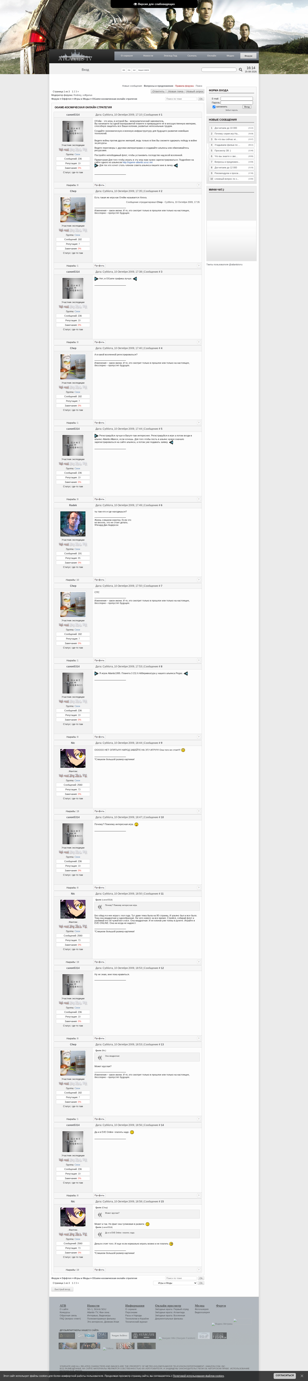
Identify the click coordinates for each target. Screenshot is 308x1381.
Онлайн (211, 55)
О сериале (127, 55)
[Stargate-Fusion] (218, 1338)
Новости (148, 55)
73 (79, 789)
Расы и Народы (133, 1315)
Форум (248, 56)
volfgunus (87, 95)
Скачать (192, 55)
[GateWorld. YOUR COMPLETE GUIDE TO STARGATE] (85, 1338)
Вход (85, 69)
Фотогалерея (201, 1309)
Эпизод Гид (170, 55)
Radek (73, 505)
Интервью (92, 1315)
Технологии (131, 1318)
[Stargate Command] (66, 1338)
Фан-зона (104, 1312)
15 (162, 1201)
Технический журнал (136, 1321)
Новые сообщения (132, 86)
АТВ (63, 1305)
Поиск (199, 86)
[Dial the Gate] (101, 1338)
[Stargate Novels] (142, 1338)
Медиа (230, 55)
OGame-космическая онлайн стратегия (114, 99)
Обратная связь (68, 1315)
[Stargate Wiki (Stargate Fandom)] (176, 1338)
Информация (134, 1305)
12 (162, 968)
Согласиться (285, 1375)
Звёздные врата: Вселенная (170, 1315)
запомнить (221, 106)
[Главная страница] (75, 56)
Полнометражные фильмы (101, 1318)
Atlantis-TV (92, 1312)
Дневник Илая (111, 1321)
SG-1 (90, 1309)
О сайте (64, 1309)
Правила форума (184, 86)
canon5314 (73, 114)
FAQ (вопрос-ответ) (70, 1318)
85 (79, 558)
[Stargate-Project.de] (203, 1338)
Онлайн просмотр (168, 1305)
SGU (103, 1309)
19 (79, 163)
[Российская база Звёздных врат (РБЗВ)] (89, 1348)
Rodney (77, 95)
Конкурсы (65, 1312)
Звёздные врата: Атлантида (170, 1312)
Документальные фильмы (169, 1318)
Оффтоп (67, 99)
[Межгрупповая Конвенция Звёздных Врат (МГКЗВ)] (67, 1348)
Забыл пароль (231, 110)
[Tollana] (107, 1348)
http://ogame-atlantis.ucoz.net (138, 162)
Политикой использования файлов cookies (198, 1376)
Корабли (144, 1318)
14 (162, 1125)
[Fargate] (124, 1348)
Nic (73, 742)
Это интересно (95, 1321)
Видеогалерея (202, 1312)
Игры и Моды (82, 99)
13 (162, 1044)
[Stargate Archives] (118, 1338)
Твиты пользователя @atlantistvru (224, 264)
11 (162, 893)
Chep (73, 191)
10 (77, 580)
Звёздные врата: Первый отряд (172, 1309)
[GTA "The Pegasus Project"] (145, 1348)
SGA (96, 1309)
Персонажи (131, 1312)
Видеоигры (105, 1315)
